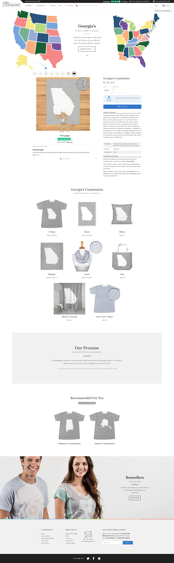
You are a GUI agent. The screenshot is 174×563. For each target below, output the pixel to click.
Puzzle (61, 131)
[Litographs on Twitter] (88, 558)
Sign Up (128, 542)
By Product (41, 5)
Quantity (116, 86)
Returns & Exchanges (71, 533)
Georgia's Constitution (116, 78)
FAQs (67, 536)
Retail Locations (45, 536)
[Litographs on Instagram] (99, 558)
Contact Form (69, 540)
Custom (52, 5)
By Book (28, 5)
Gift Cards (69, 5)
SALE (60, 5)
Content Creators (70, 543)
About (43, 533)
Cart (166, 5)
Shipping (110, 156)
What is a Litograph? (163, 11)
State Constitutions (87, 403)
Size (104, 86)
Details (109, 112)
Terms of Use (44, 540)
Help (156, 5)
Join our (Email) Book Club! (162, 1)
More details (130, 161)
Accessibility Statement (47, 538)
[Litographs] (11, 4)
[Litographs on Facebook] (93, 558)
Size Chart (68, 538)
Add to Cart (122, 106)
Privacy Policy (45, 543)
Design (67, 131)
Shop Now (135, 498)
